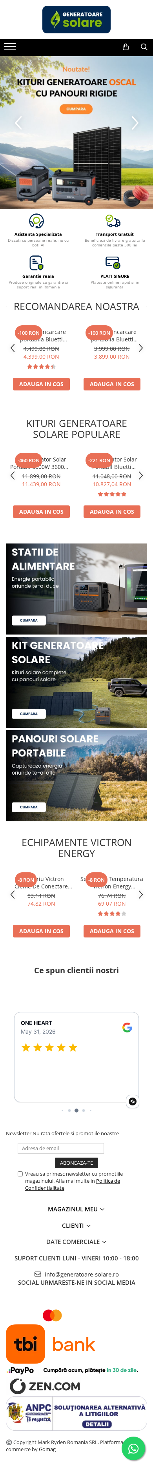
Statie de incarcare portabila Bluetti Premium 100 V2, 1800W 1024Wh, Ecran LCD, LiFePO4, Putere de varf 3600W (111, 335)
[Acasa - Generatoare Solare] (76, 19)
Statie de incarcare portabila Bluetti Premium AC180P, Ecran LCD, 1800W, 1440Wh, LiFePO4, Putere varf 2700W (41, 335)
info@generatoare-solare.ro (81, 1274)
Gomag (47, 1449)
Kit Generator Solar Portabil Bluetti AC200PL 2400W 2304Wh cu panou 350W (112, 463)
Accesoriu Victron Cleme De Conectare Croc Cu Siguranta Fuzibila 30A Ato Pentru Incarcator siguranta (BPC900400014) (41, 882)
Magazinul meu (73, 1209)
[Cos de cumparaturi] (125, 47)
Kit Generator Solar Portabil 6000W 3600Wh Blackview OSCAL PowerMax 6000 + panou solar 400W (41, 463)
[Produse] (11, 49)
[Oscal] (76, 132)
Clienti (74, 1225)
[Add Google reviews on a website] (132, 1101)
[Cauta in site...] (144, 47)
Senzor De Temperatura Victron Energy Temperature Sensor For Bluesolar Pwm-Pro (111, 882)
